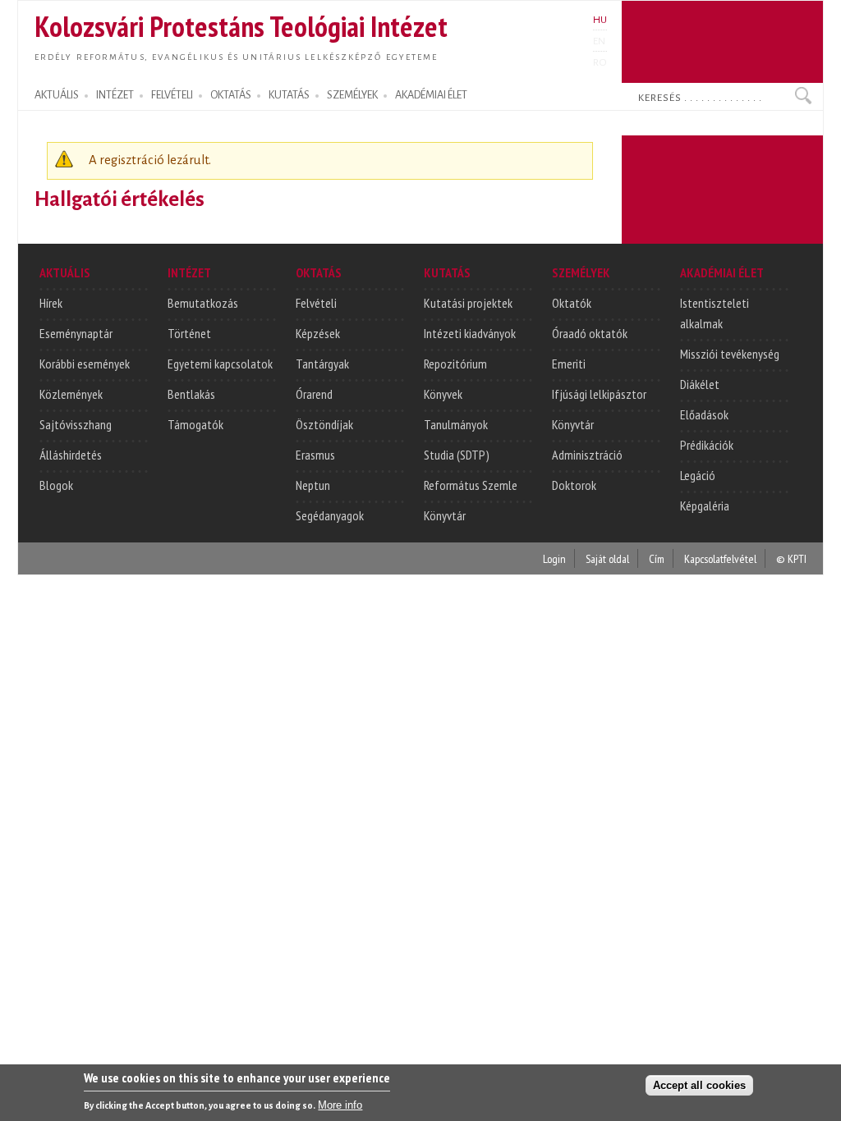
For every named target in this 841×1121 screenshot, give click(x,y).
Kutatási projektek (468, 303)
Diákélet (699, 384)
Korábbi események (84, 363)
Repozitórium (455, 363)
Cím (656, 558)
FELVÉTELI (172, 95)
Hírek (50, 303)
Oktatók (571, 303)
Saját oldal (607, 558)
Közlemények (71, 394)
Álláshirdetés (70, 454)
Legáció (697, 475)
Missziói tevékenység (729, 353)
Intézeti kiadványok (470, 333)
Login (554, 558)
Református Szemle (470, 485)
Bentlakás (191, 394)
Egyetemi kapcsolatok (220, 363)
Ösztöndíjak (324, 424)
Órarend (314, 394)
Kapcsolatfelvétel (720, 558)
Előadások (704, 414)
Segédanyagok (330, 515)
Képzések (318, 333)
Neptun (313, 485)
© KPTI (791, 558)
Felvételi (316, 303)
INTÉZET (115, 95)
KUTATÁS (289, 95)
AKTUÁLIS (56, 95)
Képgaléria (704, 505)
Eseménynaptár (76, 333)
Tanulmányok (456, 424)
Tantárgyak (322, 363)
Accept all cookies (699, 1085)
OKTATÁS (230, 95)
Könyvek (443, 394)
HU (600, 19)
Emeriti (569, 363)
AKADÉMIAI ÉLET (431, 95)
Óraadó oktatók (589, 333)
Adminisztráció (587, 454)
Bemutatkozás (203, 303)
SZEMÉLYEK (352, 95)
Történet (189, 333)
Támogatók (195, 424)
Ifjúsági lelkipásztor (599, 394)
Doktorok (574, 485)
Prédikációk (706, 445)
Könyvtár (445, 515)
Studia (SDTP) (456, 454)
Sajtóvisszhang (75, 424)
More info (340, 1105)
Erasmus (315, 454)
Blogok (56, 485)
